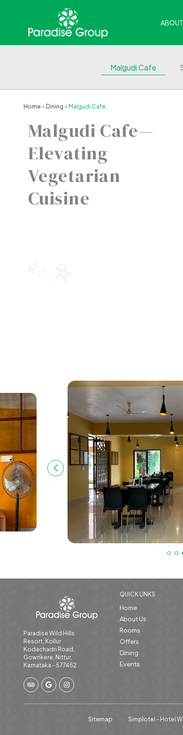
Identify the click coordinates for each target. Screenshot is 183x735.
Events (130, 664)
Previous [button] (55, 468)
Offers (129, 641)
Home (32, 106)
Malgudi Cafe (133, 67)
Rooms (130, 630)
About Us (133, 619)
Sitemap (100, 719)
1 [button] (169, 553)
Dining (54, 106)
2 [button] (176, 553)
